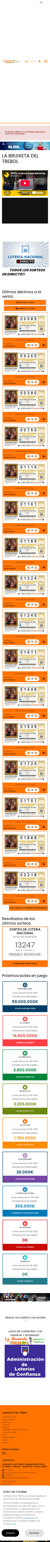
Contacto (5, 1424)
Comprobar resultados (25, 963)
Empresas (6, 1427)
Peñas (4, 1435)
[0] (40, 61)
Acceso (31, 61)
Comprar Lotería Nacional (25, 1213)
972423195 (9, 1470)
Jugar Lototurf (25, 1145)
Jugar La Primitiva (25, 1077)
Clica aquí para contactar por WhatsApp (20, 1472)
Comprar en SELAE (9, 1432)
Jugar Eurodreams (25, 1179)
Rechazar (34, 1533)
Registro (5, 1442)
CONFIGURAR (28, 1517)
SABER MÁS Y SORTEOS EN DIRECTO (15, 1430)
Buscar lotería (26, 302)
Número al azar (26, 308)
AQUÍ (13, 1523)
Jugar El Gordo (25, 1042)
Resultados (6, 1422)
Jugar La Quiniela (25, 1247)
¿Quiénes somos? (9, 1417)
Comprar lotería (8, 1419)
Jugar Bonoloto (25, 1111)
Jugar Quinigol (25, 1281)
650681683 (8, 1475)
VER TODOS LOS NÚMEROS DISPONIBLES (28, 908)
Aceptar (10, 1533)
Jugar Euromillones (25, 1008)
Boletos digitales (8, 1437)
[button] (3, 149)
